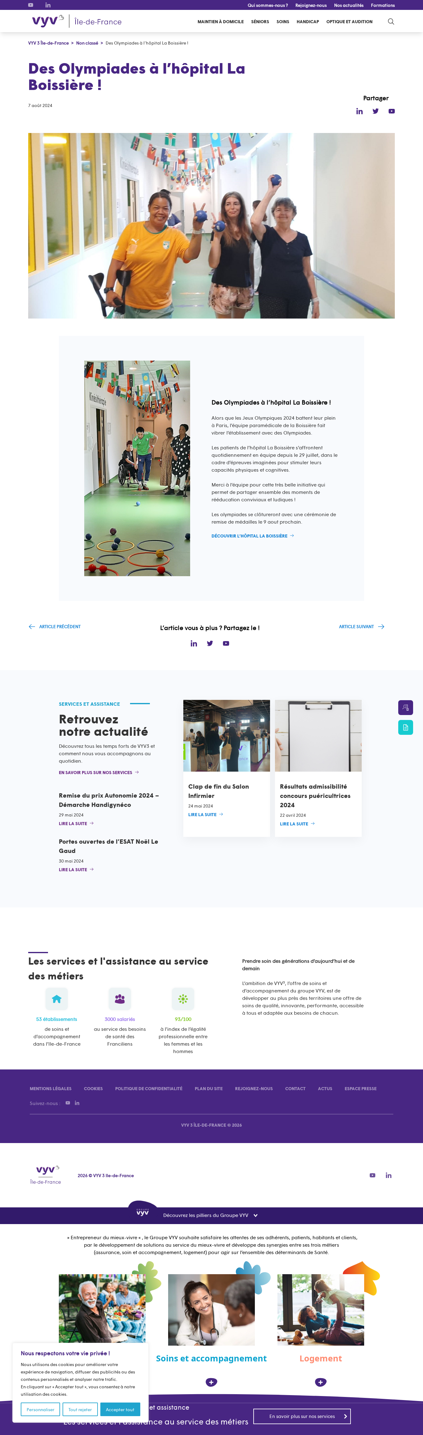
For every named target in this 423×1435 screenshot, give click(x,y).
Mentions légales (51, 1088)
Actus (325, 1088)
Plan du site (209, 1088)
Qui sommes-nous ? (268, 5)
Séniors (260, 21)
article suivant (356, 626)
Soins (283, 21)
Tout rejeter (80, 1409)
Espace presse (361, 1088)
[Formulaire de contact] (405, 727)
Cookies (93, 1088)
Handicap (308, 21)
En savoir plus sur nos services (302, 1416)
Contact (295, 1088)
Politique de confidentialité (148, 1088)
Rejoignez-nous (311, 5)
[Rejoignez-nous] (405, 707)
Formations (383, 5)
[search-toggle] (391, 21)
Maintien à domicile (221, 21)
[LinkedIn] (48, 5)
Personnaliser (41, 1409)
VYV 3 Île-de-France (203, 1125)
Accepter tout (120, 1409)
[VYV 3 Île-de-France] (76, 21)
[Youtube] (30, 5)
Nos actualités (349, 5)
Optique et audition (349, 21)
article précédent (60, 626)
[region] (80, 1383)
